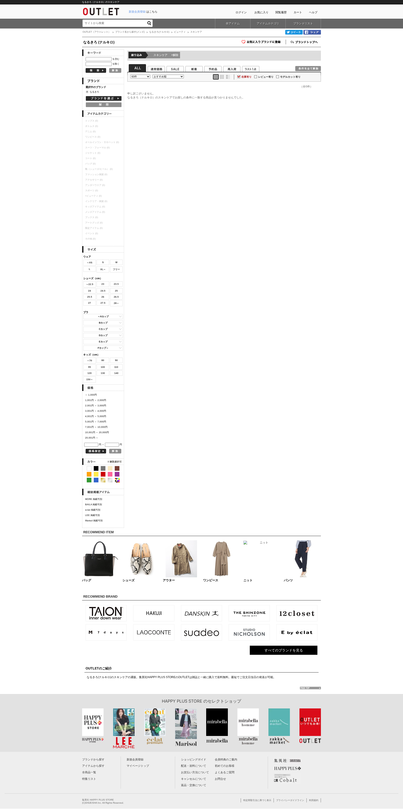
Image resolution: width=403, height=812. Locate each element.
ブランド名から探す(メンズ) (130, 32)
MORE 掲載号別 (93, 499)
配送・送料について (193, 765)
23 (102, 284)
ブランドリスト (303, 23)
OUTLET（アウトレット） (97, 32)
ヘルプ (313, 12)
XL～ (103, 269)
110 (116, 367)
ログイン (241, 12)
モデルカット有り (290, 76)
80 (102, 360)
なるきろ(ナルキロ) (159, 32)
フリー (116, 269)
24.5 (103, 290)
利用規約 (313, 800)
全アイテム (233, 23)
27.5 (103, 303)
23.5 (116, 284)
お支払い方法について (195, 772)
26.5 (116, 297)
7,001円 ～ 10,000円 (96, 427)
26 (102, 297)
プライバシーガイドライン (290, 800)
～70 (89, 360)
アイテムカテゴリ (268, 23)
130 (103, 373)
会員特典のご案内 (226, 759)
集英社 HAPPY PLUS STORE (98, 799)
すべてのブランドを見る (283, 650)
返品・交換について (193, 785)
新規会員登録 (135, 759)
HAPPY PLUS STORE (182, 701)
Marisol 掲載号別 (94, 520)
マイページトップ (138, 765)
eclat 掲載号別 (92, 510)
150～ (89, 379)
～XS (89, 262)
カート (298, 12)
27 (89, 303)
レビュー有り (266, 76)
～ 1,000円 (91, 395)
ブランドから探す (93, 759)
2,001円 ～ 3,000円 (95, 405)
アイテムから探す (93, 765)
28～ (116, 303)
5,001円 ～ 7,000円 (95, 421)
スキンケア (165, 55)
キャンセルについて (193, 779)
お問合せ (220, 779)
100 (103, 367)
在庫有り (246, 76)
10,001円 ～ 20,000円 (97, 432)
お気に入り (261, 12)
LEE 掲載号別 (92, 515)
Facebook (312, 32)
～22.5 (89, 284)
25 (116, 290)
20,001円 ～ (91, 437)
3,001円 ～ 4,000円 (95, 411)
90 (116, 360)
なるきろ (94, 92)
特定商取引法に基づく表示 (257, 800)
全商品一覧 (89, 772)
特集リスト (89, 779)
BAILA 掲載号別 (93, 504)
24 (89, 290)
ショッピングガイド (193, 759)
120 (89, 373)
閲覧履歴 (281, 12)
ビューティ (180, 32)
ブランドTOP (304, 42)
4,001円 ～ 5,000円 (95, 416)
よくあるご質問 (224, 772)
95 (89, 367)
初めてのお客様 (224, 765)
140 (116, 373)
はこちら (143, 11)
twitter (294, 32)
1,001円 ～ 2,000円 (95, 400)
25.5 (89, 297)
